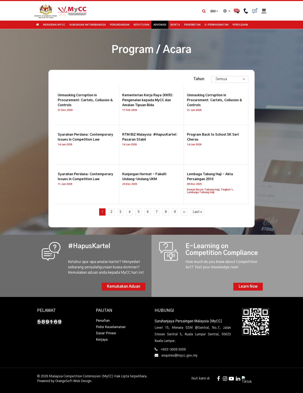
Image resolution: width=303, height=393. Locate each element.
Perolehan (240, 24)
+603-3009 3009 (173, 349)
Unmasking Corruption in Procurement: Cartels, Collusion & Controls (85, 100)
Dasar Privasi (106, 333)
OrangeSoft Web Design (73, 381)
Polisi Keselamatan (111, 327)
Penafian (103, 320)
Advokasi (159, 24)
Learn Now (248, 287)
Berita (175, 24)
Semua (221, 79)
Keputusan (141, 24)
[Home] (93, 11)
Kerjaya (102, 339)
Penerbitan (192, 24)
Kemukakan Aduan (123, 287)
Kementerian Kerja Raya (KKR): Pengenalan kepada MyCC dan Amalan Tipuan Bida (147, 100)
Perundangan (119, 24)
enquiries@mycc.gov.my (179, 355)
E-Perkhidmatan (216, 24)
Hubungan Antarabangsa (87, 24)
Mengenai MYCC (54, 24)
